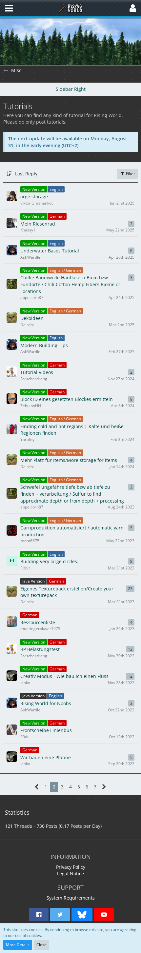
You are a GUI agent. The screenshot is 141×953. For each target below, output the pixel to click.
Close (41, 944)
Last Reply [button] (26, 173)
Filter (130, 173)
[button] (8, 8)
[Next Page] (104, 787)
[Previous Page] (37, 787)
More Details (18, 944)
